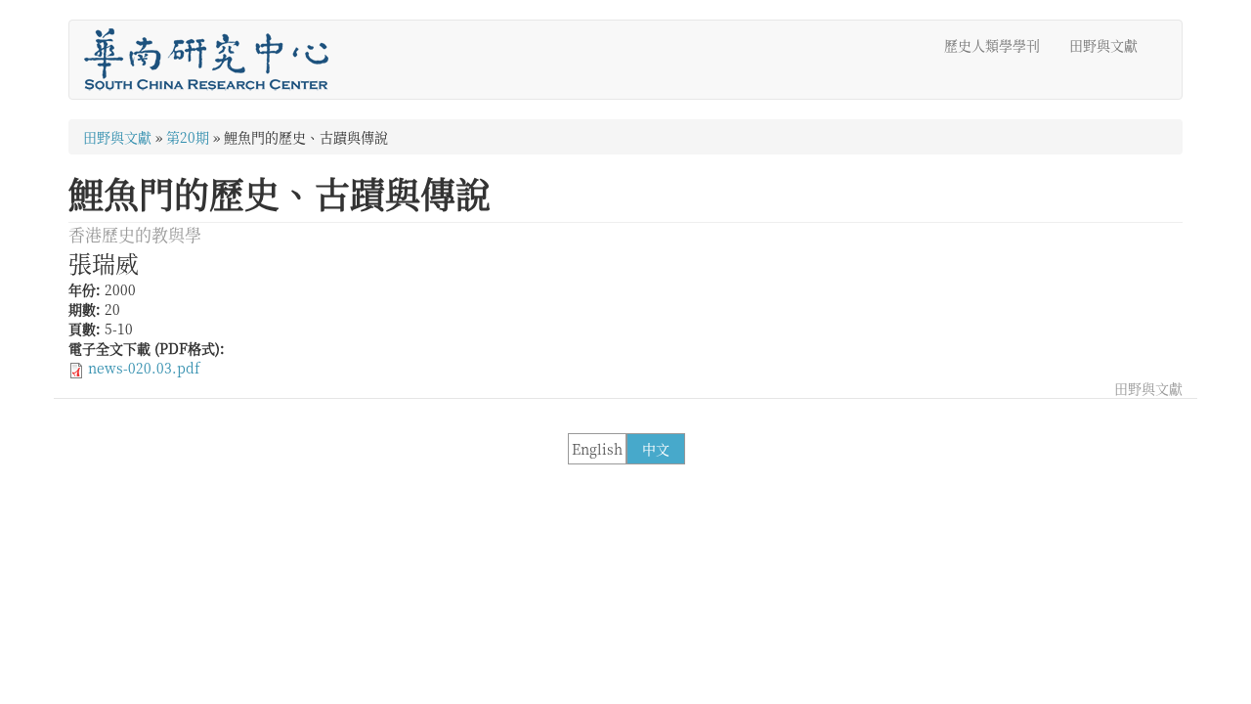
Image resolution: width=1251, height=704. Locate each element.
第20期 (187, 137)
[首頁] (213, 59)
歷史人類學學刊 (992, 45)
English (597, 449)
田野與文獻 (1103, 45)
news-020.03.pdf (143, 367)
